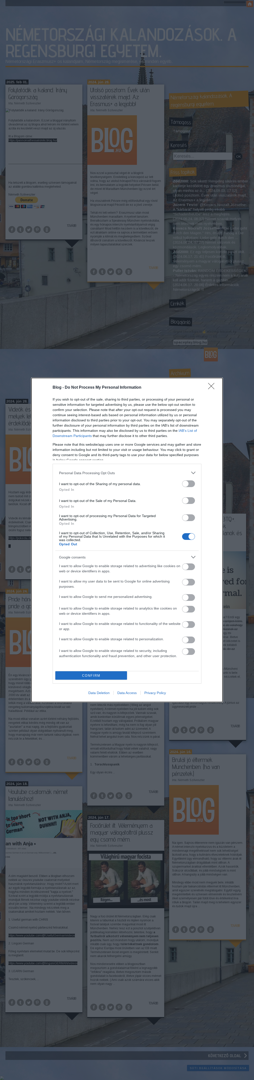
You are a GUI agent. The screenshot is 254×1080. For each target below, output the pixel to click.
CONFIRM (91, 675)
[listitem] (127, 472)
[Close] (213, 387)
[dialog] (127, 540)
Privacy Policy (155, 693)
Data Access (127, 693)
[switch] (188, 483)
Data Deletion (99, 693)
